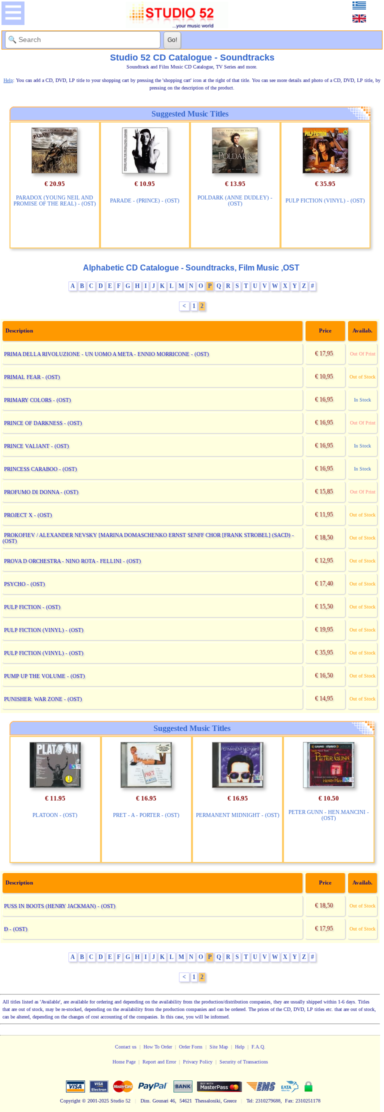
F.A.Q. (259, 1047)
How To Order (158, 1047)
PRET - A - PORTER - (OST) (146, 815)
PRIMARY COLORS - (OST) (37, 400)
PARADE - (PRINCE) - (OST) (145, 201)
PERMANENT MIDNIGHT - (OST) (238, 815)
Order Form (190, 1047)
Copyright (70, 1101)
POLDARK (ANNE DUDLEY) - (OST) (235, 200)
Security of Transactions (244, 1061)
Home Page (124, 1061)
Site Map (219, 1047)
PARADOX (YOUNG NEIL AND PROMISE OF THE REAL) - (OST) (55, 200)
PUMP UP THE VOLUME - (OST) (44, 676)
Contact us (125, 1047)
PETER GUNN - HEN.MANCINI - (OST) (328, 815)
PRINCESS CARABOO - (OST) (40, 469)
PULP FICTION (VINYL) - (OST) (325, 201)
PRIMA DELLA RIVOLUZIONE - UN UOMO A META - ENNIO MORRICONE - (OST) (106, 354)
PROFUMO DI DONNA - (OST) (41, 492)
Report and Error (159, 1061)
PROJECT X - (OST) (28, 515)
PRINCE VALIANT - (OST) (36, 446)
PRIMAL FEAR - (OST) (32, 377)
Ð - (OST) (16, 929)
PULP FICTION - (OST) (32, 607)
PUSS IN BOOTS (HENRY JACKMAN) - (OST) (60, 906)
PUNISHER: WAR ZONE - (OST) (43, 699)
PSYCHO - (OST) (24, 584)
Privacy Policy (197, 1061)
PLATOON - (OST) (55, 815)
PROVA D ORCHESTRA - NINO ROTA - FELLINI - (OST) (72, 561)
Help (239, 1047)
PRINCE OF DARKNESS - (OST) (43, 423)
